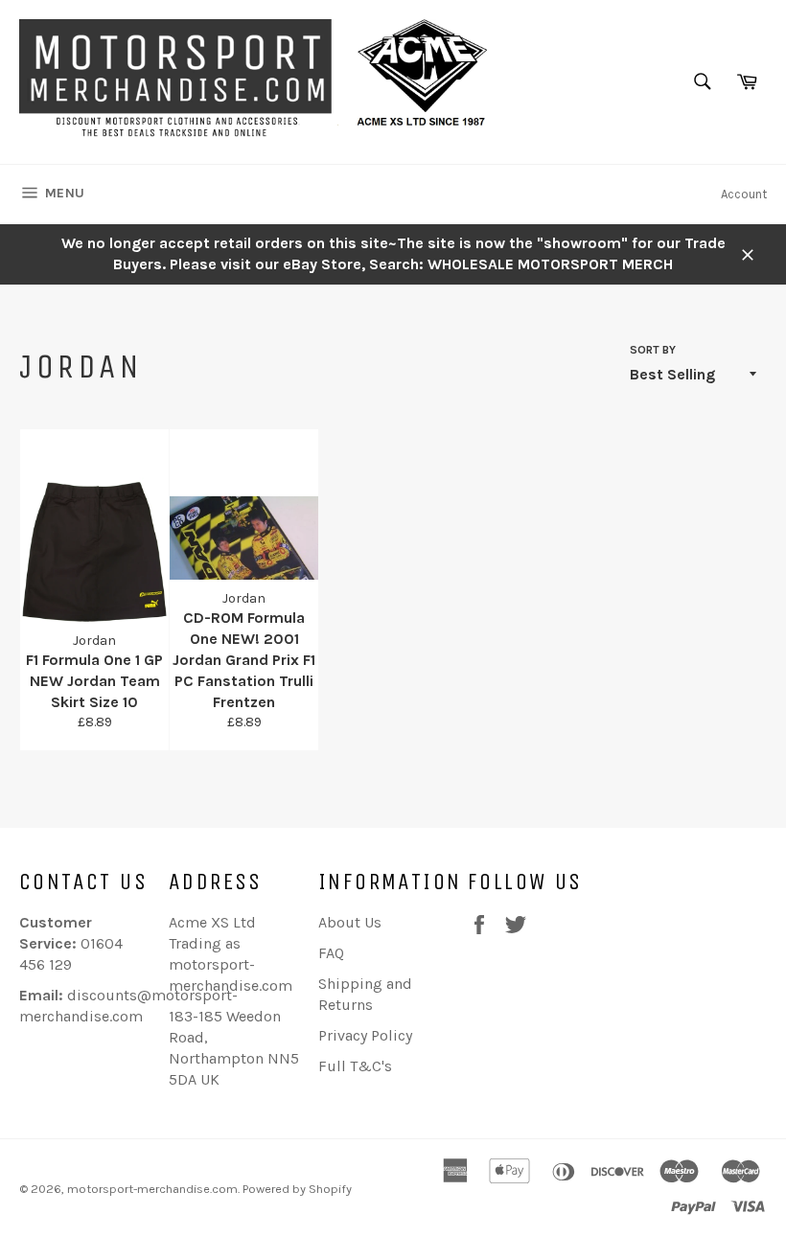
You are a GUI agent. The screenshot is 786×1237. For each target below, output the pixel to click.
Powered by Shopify (297, 1188)
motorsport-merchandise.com (152, 1188)
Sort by (653, 349)
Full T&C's (355, 1066)
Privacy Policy (365, 1035)
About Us (349, 922)
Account (744, 194)
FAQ (331, 953)
